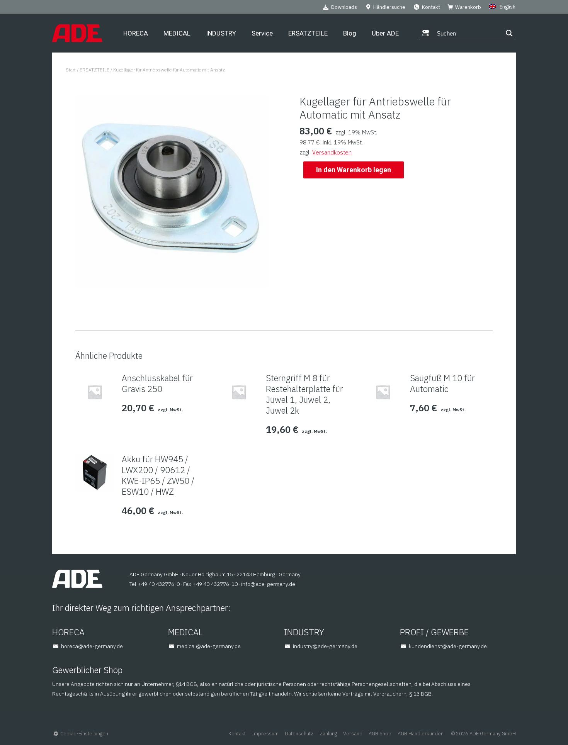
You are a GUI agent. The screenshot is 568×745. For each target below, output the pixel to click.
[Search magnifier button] (509, 33)
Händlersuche (389, 7)
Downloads (344, 7)
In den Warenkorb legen (353, 170)
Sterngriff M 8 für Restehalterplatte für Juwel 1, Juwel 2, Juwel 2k (304, 394)
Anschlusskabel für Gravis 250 (157, 383)
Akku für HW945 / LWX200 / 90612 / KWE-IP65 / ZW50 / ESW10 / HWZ (158, 475)
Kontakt (431, 7)
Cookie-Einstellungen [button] (84, 733)
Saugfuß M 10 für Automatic (442, 383)
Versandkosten (332, 152)
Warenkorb (468, 7)
